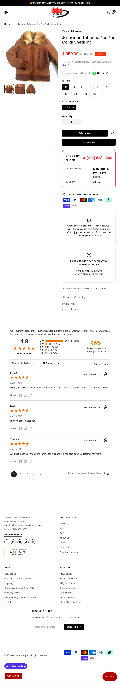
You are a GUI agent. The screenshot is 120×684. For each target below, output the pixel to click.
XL (98, 87)
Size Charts (65, 547)
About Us (64, 537)
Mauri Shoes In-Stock (71, 602)
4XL (76, 94)
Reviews (64, 542)
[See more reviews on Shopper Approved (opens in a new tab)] (30, 395)
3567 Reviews (27, 353)
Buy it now (89, 142)
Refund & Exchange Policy (17, 578)
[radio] (60, 341)
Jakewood (76, 31)
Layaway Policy (12, 592)
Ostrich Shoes (67, 597)
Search (8, 602)
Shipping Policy (11, 583)
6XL (95, 94)
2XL (107, 87)
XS (66, 87)
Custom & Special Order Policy (20, 588)
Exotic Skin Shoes (68, 578)
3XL (66, 94)
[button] (112, 133)
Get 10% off (13, 676)
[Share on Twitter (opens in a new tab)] (25, 395)
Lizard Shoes (66, 592)
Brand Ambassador (69, 552)
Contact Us (10, 573)
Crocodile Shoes (68, 588)
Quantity (67, 116)
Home (7, 24)
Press (62, 523)
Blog (62, 528)
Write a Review (101, 364)
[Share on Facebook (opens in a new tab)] (20, 395)
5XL (85, 94)
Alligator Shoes (67, 583)
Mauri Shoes (66, 573)
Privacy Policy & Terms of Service (21, 597)
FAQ (62, 533)
